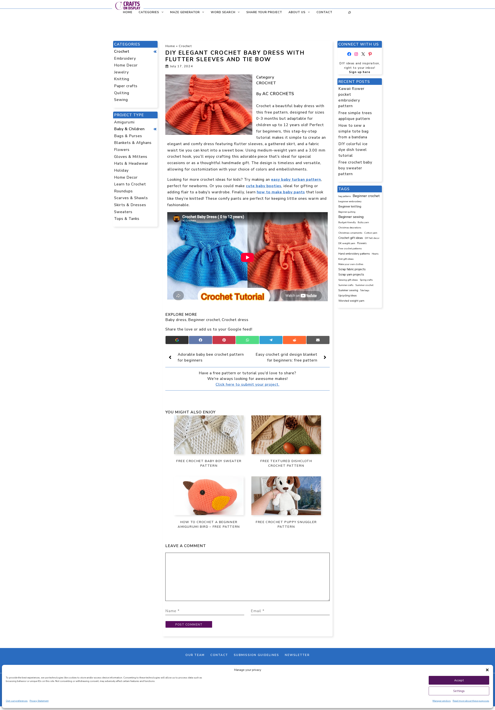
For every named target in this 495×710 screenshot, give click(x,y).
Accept (459, 680)
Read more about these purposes (471, 700)
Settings (459, 691)
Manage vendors (442, 700)
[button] (487, 670)
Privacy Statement (39, 700)
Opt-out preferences (17, 700)
